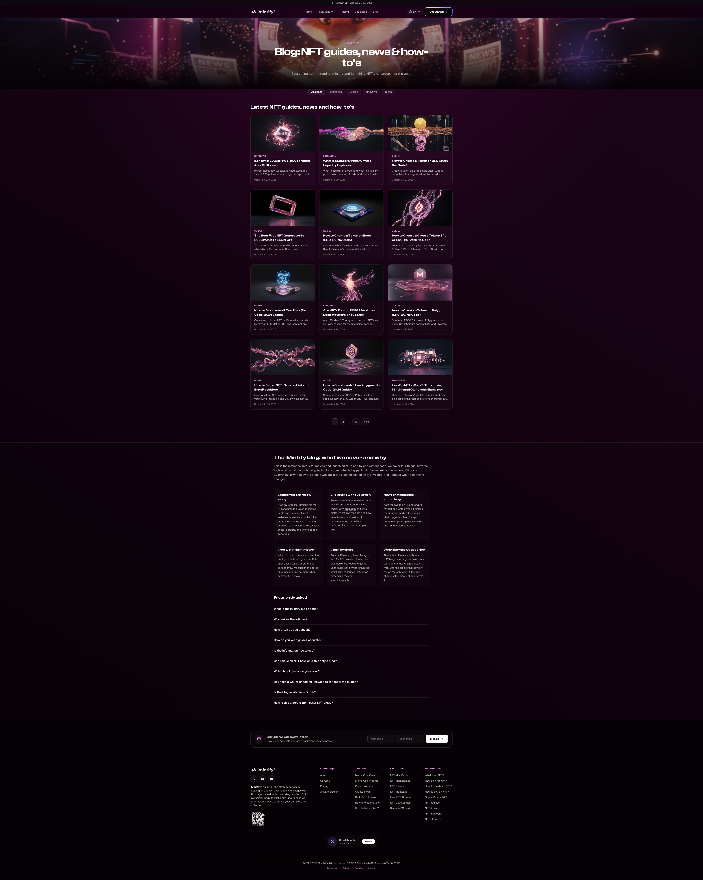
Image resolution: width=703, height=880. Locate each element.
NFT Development (400, 802)
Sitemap (371, 868)
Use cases (361, 11)
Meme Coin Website (366, 780)
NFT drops (431, 808)
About (323, 775)
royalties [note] (336, 517)
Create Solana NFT (436, 797)
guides (354, 91)
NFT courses (432, 802)
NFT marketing (433, 813)
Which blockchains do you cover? (297, 671)
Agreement (333, 868)
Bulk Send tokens (365, 797)
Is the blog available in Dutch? (295, 692)
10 (356, 421)
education (336, 91)
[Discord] (271, 779)
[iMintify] (263, 12)
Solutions (324, 11)
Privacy (347, 868)
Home (308, 11)
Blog (375, 11)
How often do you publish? (292, 630)
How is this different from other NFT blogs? (303, 703)
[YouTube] (262, 779)
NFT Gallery (397, 786)
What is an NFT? (434, 775)
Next (366, 421)
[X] (253, 779)
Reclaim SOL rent (400, 808)
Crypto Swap (363, 791)
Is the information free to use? (294, 650)
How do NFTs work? (437, 780)
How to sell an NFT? (437, 791)
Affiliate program (329, 791)
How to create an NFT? (438, 786)
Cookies (359, 868)
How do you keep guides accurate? (297, 640)
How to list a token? (367, 808)
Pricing (345, 11)
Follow (368, 841)
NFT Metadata (398, 791)
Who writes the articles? (290, 619)
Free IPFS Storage (400, 797)
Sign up (434, 738)
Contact (325, 780)
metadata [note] (350, 508)
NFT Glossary (433, 819)
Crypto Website (364, 786)
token (388, 91)
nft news (371, 91)
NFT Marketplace (400, 780)
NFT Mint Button (399, 775)
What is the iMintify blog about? (296, 609)
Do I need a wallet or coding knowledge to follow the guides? (316, 682)
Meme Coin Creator (366, 775)
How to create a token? (369, 802)
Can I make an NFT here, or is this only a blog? (305, 661)
